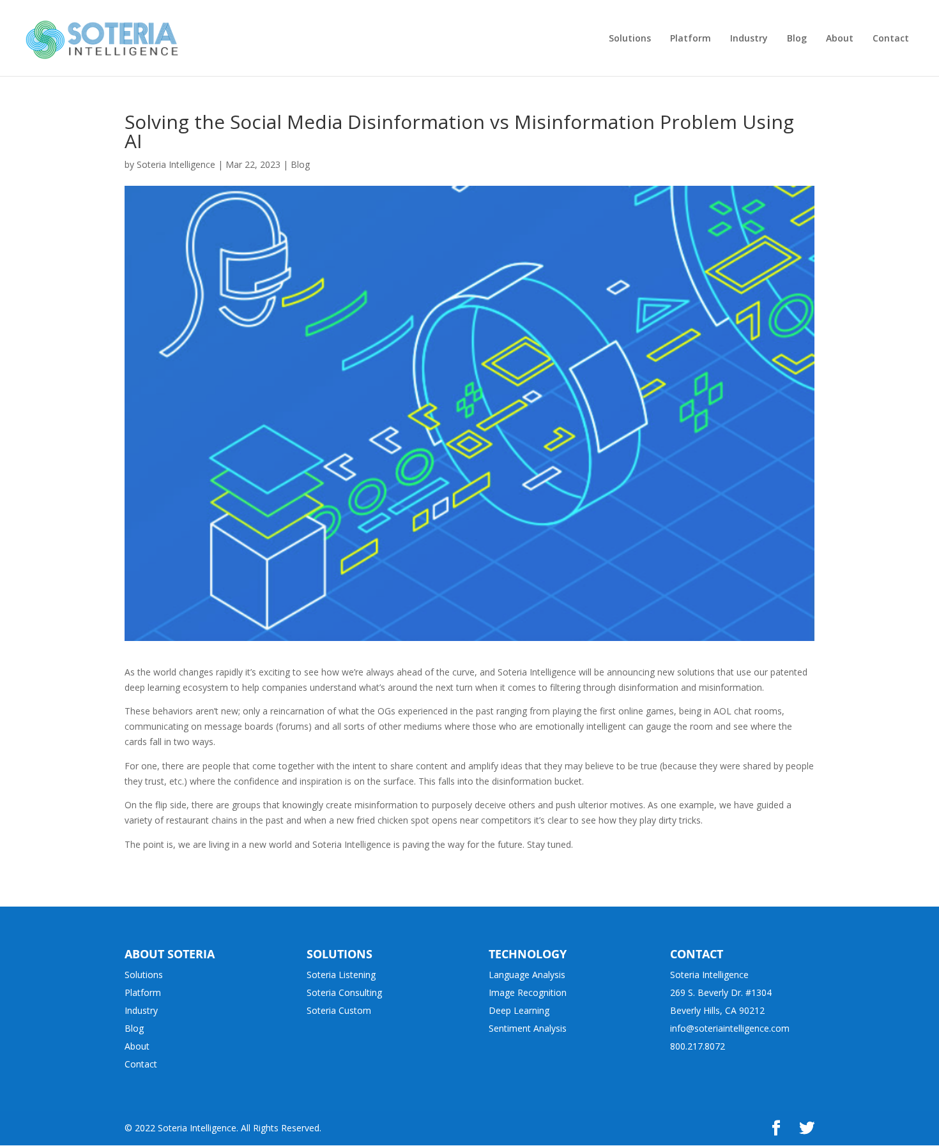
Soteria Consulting (344, 992)
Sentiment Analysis (528, 1028)
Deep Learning (519, 1010)
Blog (300, 164)
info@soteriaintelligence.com (730, 1028)
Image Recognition (528, 992)
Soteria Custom (339, 1010)
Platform (143, 992)
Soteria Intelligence (176, 164)
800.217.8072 (697, 1046)
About (137, 1046)
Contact (141, 1064)
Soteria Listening (341, 975)
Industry (141, 1010)
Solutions (144, 975)
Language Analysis (527, 975)
